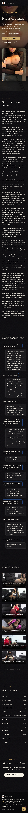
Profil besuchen (14, 775)
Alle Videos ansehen (14, 669)
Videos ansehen (11, 38)
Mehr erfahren (9, 43)
